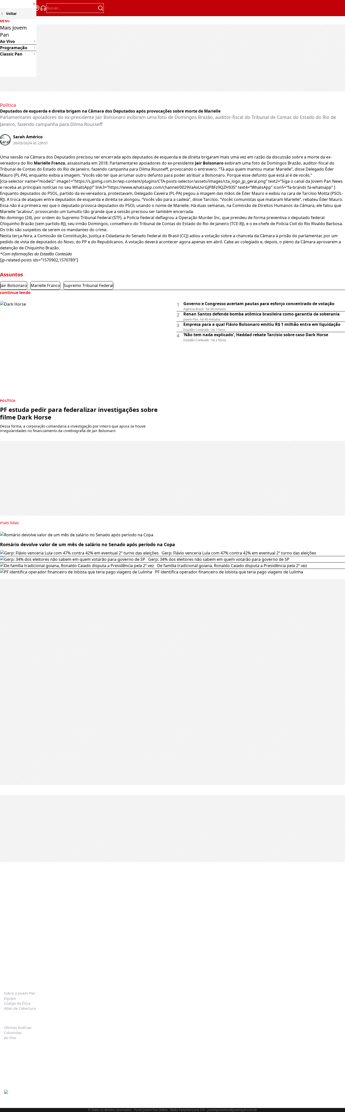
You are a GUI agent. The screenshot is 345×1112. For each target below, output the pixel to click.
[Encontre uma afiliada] (37, 8)
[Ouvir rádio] (43, 8)
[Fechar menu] (18, 4)
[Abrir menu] (7, 8)
